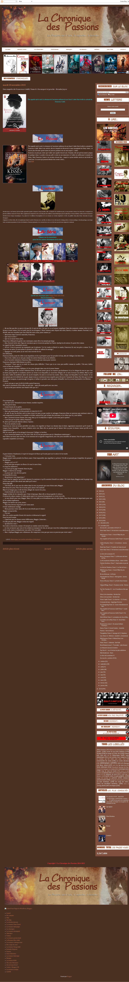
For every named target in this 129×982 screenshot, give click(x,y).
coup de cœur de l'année (109, 771)
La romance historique (12, 956)
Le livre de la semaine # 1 (107, 655)
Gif (108, 755)
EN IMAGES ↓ (83, 49)
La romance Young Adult (13, 947)
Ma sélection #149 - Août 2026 (115, 796)
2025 (100, 494)
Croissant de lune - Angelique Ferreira (111, 602)
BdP (32, 161)
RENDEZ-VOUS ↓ (22, 49)
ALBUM (8, 971)
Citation (122, 751)
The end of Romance (12, 962)
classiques (105, 769)
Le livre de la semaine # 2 (107, 554)
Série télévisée (102, 767)
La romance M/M (11, 960)
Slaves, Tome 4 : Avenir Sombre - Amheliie (112, 628)
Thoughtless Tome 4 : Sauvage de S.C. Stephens (113, 633)
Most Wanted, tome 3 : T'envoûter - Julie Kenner (113, 645)
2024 (100, 496)
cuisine (122, 771)
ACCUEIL (7, 49)
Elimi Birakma (110, 816)
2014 (100, 689)
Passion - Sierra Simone (107, 630)
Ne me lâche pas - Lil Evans (108, 574)
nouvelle (106, 778)
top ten (125, 780)
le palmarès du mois (110, 774)
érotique (113, 785)
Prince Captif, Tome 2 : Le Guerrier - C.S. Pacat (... (114, 599)
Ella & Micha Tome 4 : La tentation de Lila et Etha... (114, 617)
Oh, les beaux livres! (12, 965)
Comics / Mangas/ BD (12, 967)
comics (113, 769)
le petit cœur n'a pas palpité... (114, 776)
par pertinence (103, 94)
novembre (103, 525)
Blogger (69, 976)
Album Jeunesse (101, 749)
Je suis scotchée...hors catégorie (117, 757)
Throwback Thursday (117, 767)
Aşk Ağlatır (109, 806)
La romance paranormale (13, 938)
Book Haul (120, 749)
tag (120, 780)
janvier (102, 685)
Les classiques (10, 929)
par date (112, 94)
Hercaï (108, 826)
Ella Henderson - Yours (106, 653)
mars (102, 680)
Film (101, 755)
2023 (100, 499)
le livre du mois (115, 772)
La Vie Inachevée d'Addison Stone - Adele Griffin (114, 560)
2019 (100, 510)
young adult (101, 785)
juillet (102, 669)
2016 (100, 518)
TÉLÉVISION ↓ (55, 49)
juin (101, 672)
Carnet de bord (110, 751)
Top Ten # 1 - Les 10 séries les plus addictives (113, 650)
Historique (14, 539)
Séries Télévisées (11, 953)
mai (101, 675)
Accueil (47, 549)
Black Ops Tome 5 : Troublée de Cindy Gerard (113, 547)
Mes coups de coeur (12, 944)
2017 (100, 515)
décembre (103, 523)
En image (108, 753)
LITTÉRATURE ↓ (39, 49)
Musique (126, 763)
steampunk (113, 780)
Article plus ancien (84, 549)
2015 (100, 520)
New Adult (104, 765)
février (102, 683)
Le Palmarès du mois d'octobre (109, 647)
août (101, 666)
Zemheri (108, 835)
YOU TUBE (110, 49)
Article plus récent (11, 549)
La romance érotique (12, 969)
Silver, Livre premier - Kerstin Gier (110, 597)
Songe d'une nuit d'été (56, 295)
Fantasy (126, 753)
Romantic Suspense (11, 949)
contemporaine (123, 769)
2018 (100, 512)
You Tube (9, 920)
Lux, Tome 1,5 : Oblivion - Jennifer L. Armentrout (114, 636)
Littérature (36, 539)
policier (114, 778)
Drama (99, 753)
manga (98, 778)
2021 (100, 504)
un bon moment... (103, 782)
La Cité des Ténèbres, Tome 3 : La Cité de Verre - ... (114, 567)
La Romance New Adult (13, 940)
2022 (100, 502)
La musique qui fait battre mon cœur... (109, 759)
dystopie (106, 772)
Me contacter (10, 915)
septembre (103, 664)
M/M (119, 763)
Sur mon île (122, 765)
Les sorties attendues (25, 539)
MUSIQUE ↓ (69, 49)
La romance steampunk (13, 931)
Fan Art (117, 753)
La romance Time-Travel (13, 924)
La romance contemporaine (14, 942)
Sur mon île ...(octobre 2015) (108, 658)
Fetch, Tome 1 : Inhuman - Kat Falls (110, 642)
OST (114, 765)
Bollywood (112, 749)
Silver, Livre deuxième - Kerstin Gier (110, 594)
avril (101, 677)
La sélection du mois (12, 922)
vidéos (125, 783)
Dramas (8, 951)
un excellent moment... (109, 783)
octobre (102, 661)
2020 (100, 507)
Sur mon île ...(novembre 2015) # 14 (110, 528)
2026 (100, 491)
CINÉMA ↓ (97, 49)
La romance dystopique (13, 926)
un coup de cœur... (122, 782)
